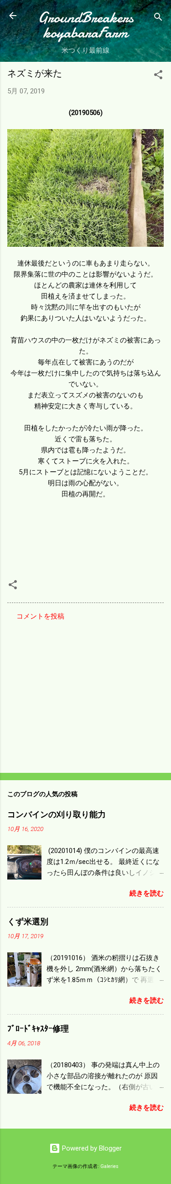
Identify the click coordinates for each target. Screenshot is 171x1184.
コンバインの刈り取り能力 (56, 814)
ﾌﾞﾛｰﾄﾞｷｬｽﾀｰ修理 (38, 1029)
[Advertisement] (85, 694)
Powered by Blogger (91, 1148)
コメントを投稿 (40, 616)
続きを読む (147, 893)
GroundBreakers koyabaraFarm (86, 25)
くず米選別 (27, 922)
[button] (158, 76)
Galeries (109, 1166)
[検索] (158, 19)
